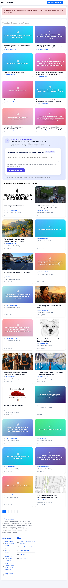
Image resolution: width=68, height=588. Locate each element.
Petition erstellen (17, 170)
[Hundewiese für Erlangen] (17, 92)
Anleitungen (7, 538)
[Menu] (65, 2)
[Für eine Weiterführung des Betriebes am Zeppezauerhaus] (17, 38)
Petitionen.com (7, 2)
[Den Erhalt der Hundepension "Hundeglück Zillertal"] (17, 120)
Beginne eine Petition (54, 2)
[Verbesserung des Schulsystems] (17, 65)
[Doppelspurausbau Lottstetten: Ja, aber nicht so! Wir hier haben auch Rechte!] (50, 93)
